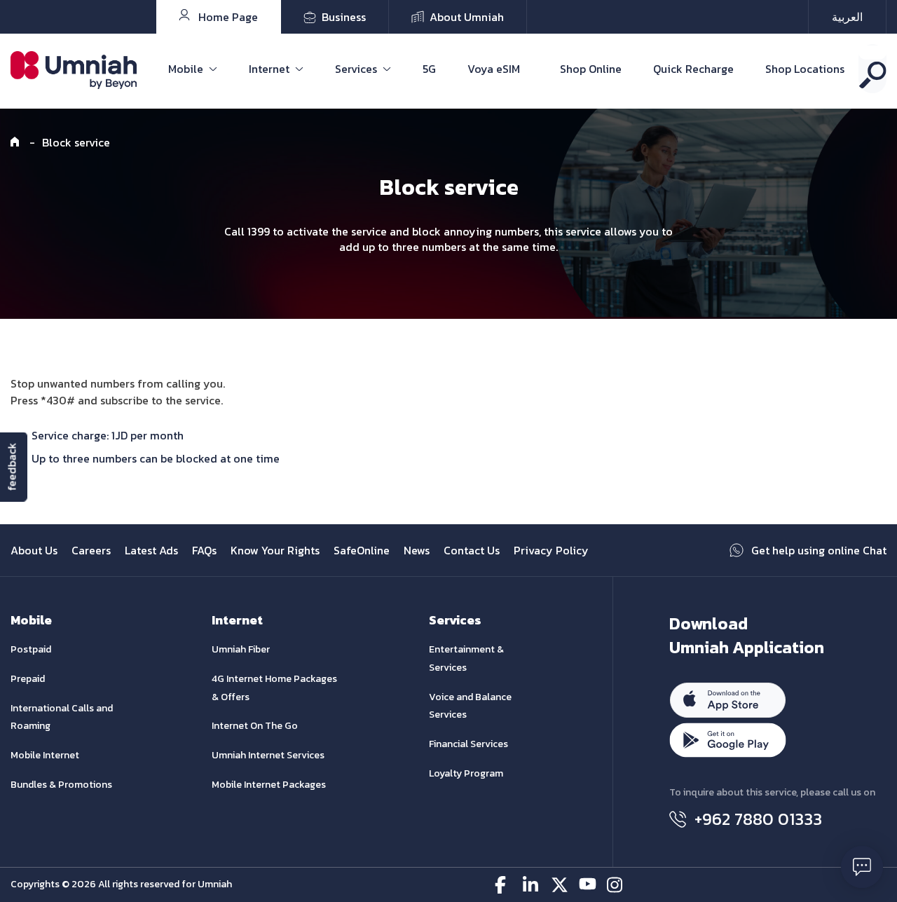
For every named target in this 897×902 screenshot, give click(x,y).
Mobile (185, 68)
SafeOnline (362, 550)
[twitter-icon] (559, 885)
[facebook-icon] (503, 885)
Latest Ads (151, 550)
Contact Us (472, 550)
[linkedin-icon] (531, 885)
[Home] (16, 142)
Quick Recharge (693, 68)
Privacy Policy (551, 550)
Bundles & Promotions (61, 784)
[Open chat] (862, 867)
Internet (269, 68)
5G (429, 68)
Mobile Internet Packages (269, 784)
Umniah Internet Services (268, 755)
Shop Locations (804, 68)
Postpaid (31, 649)
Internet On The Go (255, 725)
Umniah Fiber (241, 649)
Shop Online (591, 68)
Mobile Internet (45, 755)
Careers (91, 550)
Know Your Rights (275, 550)
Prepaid (28, 678)
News (417, 550)
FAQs (204, 550)
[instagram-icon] (615, 885)
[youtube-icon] (587, 885)
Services (356, 68)
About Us (34, 550)
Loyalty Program (466, 773)
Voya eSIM (493, 68)
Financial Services (468, 744)
